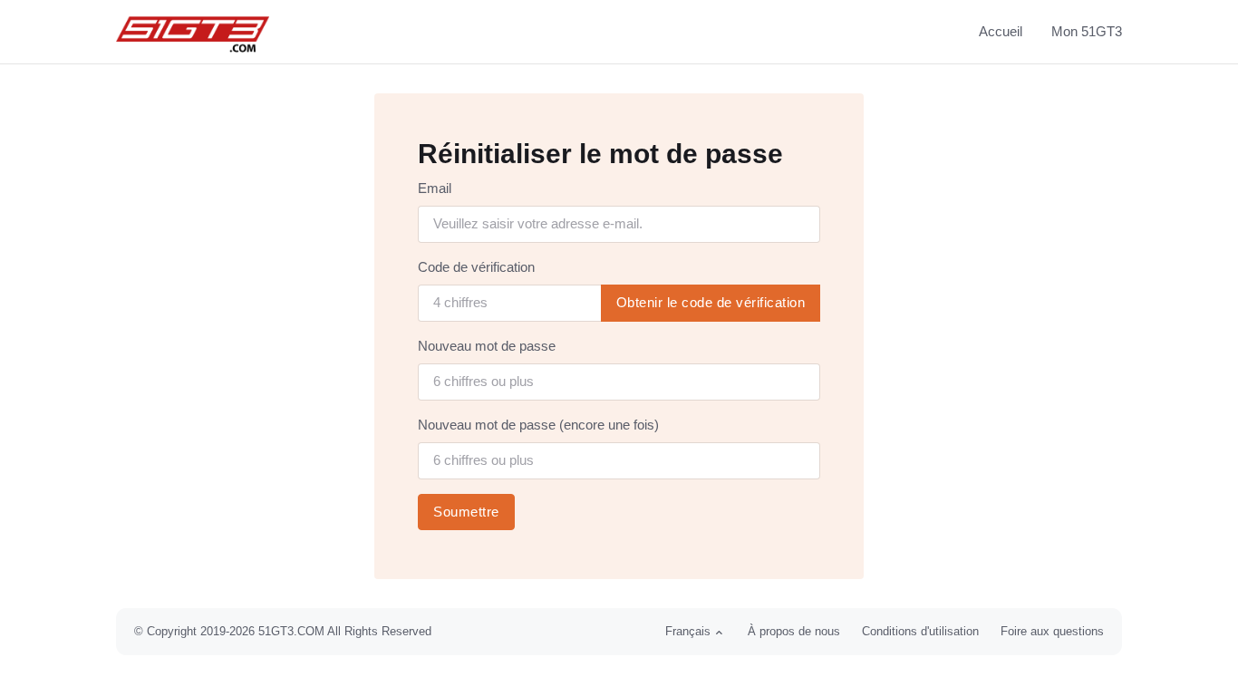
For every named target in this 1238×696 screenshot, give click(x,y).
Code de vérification (476, 267)
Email (434, 188)
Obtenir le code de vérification (711, 302)
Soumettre (466, 511)
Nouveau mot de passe (487, 345)
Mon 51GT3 (1086, 31)
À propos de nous (794, 631)
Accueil (1000, 31)
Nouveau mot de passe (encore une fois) (538, 424)
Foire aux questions (1052, 631)
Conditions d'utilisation (920, 631)
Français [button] (688, 631)
